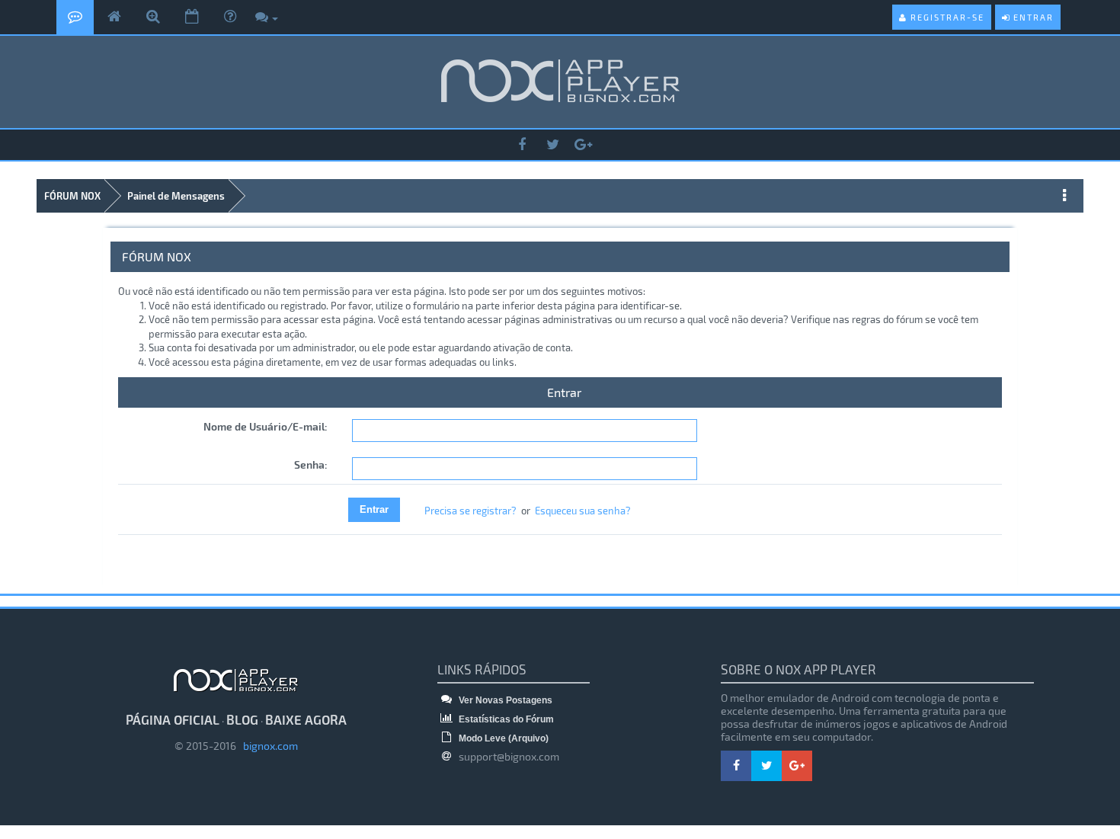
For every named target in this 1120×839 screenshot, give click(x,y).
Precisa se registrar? (470, 510)
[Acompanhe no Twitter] (552, 145)
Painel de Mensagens (176, 196)
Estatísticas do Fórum (505, 719)
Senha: (311, 464)
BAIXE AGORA (306, 719)
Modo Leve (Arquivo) (502, 738)
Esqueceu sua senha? (583, 510)
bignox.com (267, 745)
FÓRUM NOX (72, 196)
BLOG (242, 719)
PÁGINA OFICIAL (172, 719)
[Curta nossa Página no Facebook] (522, 145)
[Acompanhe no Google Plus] (583, 145)
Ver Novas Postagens (504, 700)
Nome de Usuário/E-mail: (265, 426)
